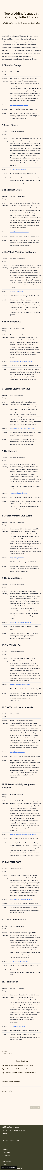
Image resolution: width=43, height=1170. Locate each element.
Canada (5, 1149)
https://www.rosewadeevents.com (21, 361)
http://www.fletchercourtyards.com (22, 428)
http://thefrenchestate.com (19, 232)
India (5, 1133)
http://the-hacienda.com (18, 493)
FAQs (4, 1165)
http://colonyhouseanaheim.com (21, 622)
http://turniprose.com (17, 752)
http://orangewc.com (17, 558)
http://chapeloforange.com (19, 105)
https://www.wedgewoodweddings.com (23, 834)
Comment (35, 1108)
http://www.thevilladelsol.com (20, 685)
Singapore (7, 1137)
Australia (6, 1152)
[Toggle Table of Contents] (38, 2)
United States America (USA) (14, 1130)
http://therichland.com (17, 1026)
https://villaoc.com (16, 291)
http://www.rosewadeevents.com (21, 899)
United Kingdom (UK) (11, 1140)
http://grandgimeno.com (18, 169)
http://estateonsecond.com (19, 961)
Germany (6, 1156)
